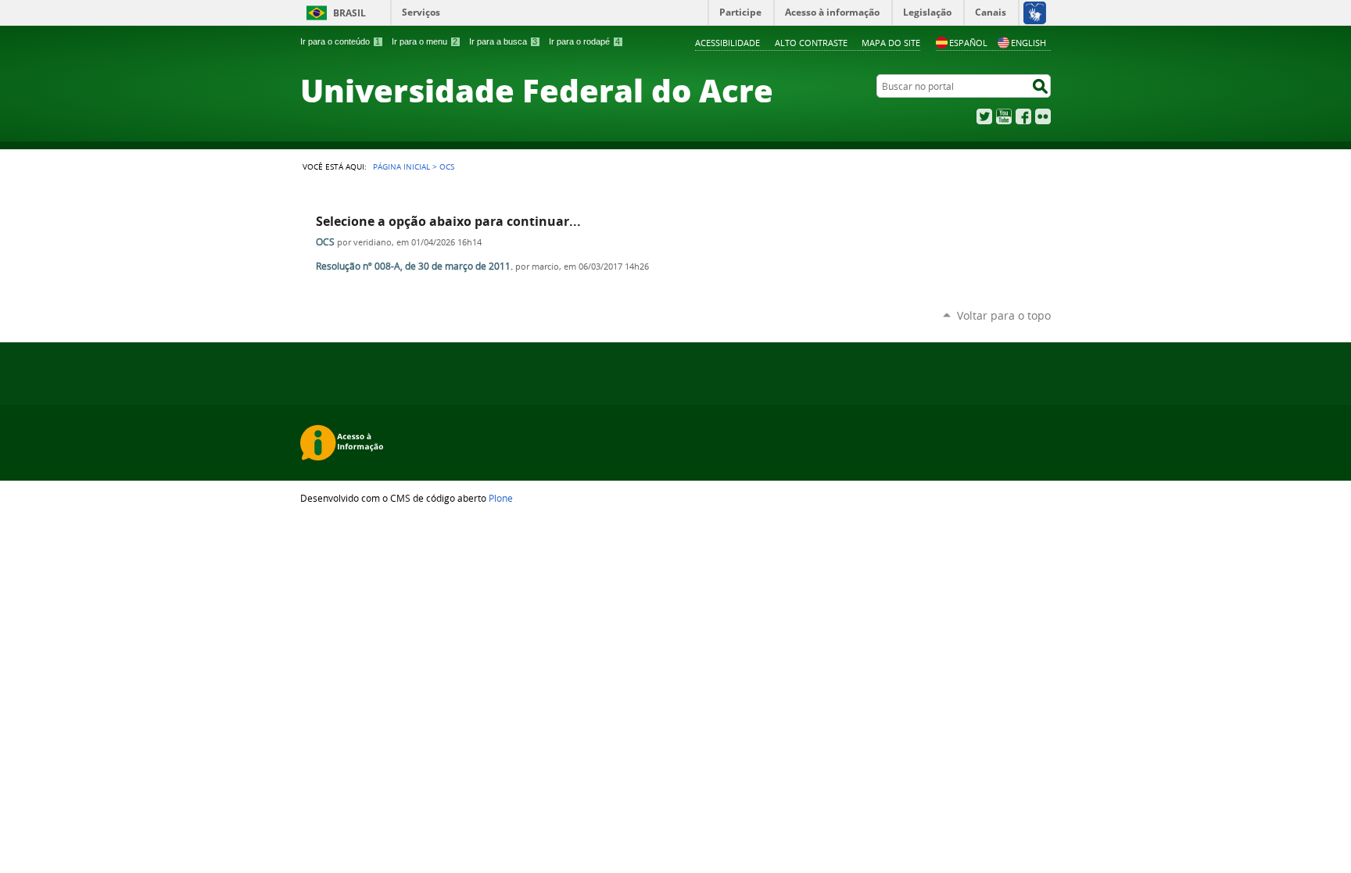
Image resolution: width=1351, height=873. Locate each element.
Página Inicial (401, 166)
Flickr (1043, 116)
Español (968, 42)
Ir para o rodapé (584, 41)
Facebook (1023, 116)
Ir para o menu (424, 41)
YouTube (1004, 116)
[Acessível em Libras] (1034, 12)
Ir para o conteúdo (340, 41)
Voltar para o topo (1004, 315)
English (1028, 42)
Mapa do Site (891, 42)
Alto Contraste (811, 42)
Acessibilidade (727, 42)
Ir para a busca (503, 41)
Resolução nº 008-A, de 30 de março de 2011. (414, 266)
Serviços (421, 12)
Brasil (349, 13)
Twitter (984, 116)
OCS (325, 242)
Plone (501, 498)
